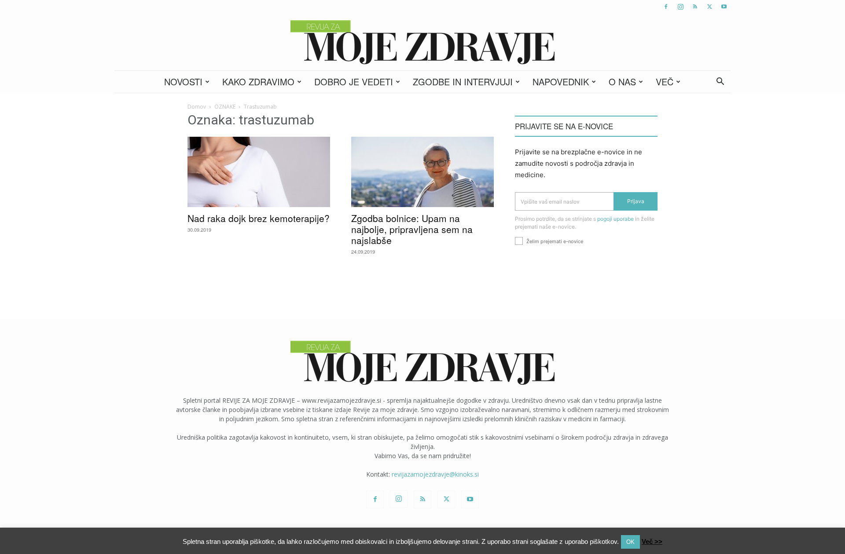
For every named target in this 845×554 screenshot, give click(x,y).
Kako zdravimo (258, 81)
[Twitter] (709, 6)
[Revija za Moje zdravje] (422, 42)
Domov (196, 106)
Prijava (635, 201)
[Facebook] (665, 6)
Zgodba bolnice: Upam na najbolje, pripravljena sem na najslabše (412, 229)
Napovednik (561, 81)
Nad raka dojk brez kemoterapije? (258, 218)
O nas (622, 81)
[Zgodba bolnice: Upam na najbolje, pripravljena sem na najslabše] (422, 172)
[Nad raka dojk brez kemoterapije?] (258, 172)
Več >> (652, 541)
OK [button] (630, 542)
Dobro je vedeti (353, 81)
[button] (720, 82)
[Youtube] (724, 6)
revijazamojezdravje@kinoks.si (435, 474)
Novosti (183, 81)
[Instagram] (680, 6)
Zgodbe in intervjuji (463, 81)
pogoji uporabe (615, 218)
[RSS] (695, 6)
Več (664, 81)
